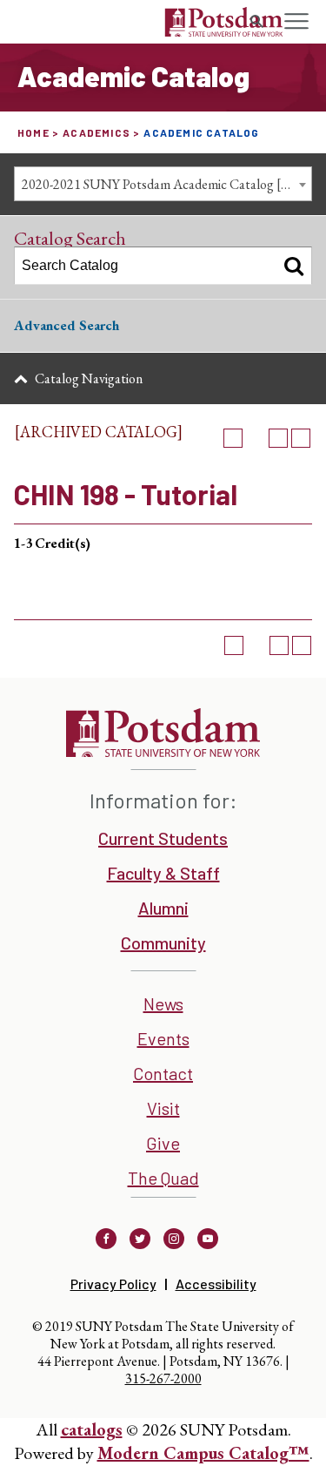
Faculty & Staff (163, 872)
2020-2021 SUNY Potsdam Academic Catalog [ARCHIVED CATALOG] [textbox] (166, 184)
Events (163, 1038)
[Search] (294, 266)
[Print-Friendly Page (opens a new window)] (278, 438)
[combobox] (163, 183)
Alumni (163, 907)
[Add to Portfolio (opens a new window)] (233, 438)
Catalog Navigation (89, 378)
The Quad (163, 1177)
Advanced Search (66, 325)
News (163, 1003)
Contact (163, 1073)
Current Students (163, 838)
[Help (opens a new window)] (300, 438)
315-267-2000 (163, 1378)
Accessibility (216, 1283)
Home (33, 132)
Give (163, 1142)
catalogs (92, 1429)
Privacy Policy (113, 1283)
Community (163, 942)
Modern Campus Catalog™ (203, 1453)
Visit (163, 1108)
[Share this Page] (255, 438)
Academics (96, 132)
